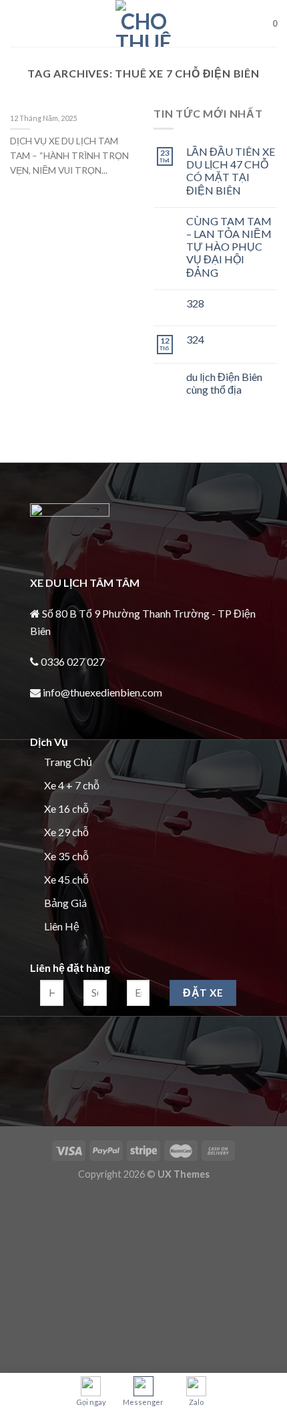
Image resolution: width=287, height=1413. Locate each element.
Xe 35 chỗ (66, 856)
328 (195, 303)
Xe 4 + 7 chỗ (71, 785)
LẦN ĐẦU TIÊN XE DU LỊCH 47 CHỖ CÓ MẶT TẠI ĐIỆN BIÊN (230, 171)
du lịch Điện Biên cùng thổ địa (224, 383)
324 (195, 339)
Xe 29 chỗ (66, 831)
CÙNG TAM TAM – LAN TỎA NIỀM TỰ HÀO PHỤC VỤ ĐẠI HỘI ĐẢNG (229, 247)
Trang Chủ (68, 761)
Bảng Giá (65, 902)
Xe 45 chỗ (66, 879)
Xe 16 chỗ (66, 808)
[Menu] (18, 23)
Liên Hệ (61, 926)
